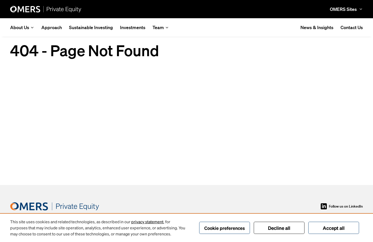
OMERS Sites (343, 9)
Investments (132, 27)
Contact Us (352, 27)
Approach (51, 27)
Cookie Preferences (224, 228)
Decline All (279, 228)
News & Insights (316, 27)
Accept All (334, 228)
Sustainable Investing (91, 27)
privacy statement (147, 221)
